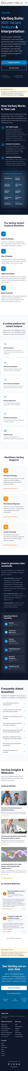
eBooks (17, 1030)
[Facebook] (14, 1064)
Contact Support (19, 1036)
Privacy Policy (14, 1066)
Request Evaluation (14, 62)
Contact (3, 1055)
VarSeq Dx (21, 95)
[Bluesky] (16, 1064)
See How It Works (14, 68)
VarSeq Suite (4, 1024)
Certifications (4, 1047)
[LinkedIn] (9, 1064)
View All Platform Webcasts (14, 938)
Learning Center (19, 1026)
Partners (3, 1045)
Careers (3, 1053)
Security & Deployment (6, 1032)
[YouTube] (19, 1064)
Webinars (17, 1028)
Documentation (18, 1034)
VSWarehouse (4, 1026)
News (2, 1049)
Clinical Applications (6, 1028)
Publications (18, 1032)
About (2, 1043)
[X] (11, 1064)
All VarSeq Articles (7, 878)
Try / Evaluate (4, 1036)
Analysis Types (4, 1030)
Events (2, 1051)
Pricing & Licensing (5, 1034)
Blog (16, 1024)
